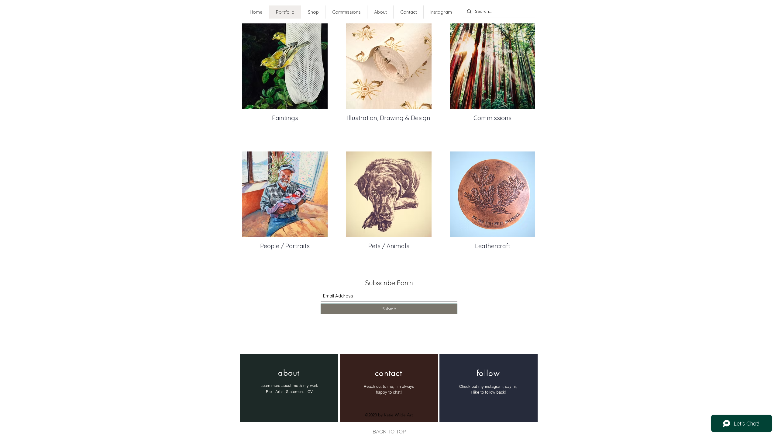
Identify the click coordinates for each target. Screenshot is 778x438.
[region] (289, 388)
